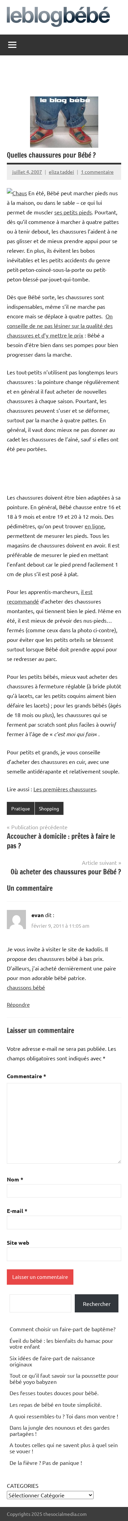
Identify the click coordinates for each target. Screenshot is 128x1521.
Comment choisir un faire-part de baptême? (62, 1328)
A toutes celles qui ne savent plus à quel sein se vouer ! (64, 1447)
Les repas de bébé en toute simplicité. (56, 1404)
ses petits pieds (73, 212)
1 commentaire (97, 172)
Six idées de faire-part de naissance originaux (52, 1360)
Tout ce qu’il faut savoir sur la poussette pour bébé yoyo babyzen (64, 1378)
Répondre (18, 1004)
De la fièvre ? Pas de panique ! (46, 1462)
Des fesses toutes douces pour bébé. (54, 1392)
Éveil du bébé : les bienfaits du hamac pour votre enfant (61, 1343)
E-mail (17, 1210)
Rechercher (97, 1303)
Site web (18, 1242)
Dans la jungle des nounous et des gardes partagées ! (60, 1430)
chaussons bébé (26, 987)
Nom (15, 1179)
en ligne (94, 526)
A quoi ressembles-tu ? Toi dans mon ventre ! (64, 1416)
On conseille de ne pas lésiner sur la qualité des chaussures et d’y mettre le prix (60, 326)
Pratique (20, 808)
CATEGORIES (23, 1485)
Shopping (49, 808)
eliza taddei (61, 172)
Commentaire (26, 1076)
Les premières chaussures (64, 788)
